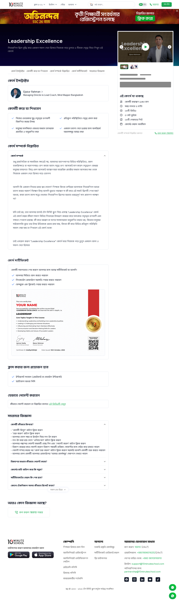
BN (141, 4)
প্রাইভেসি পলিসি (70, 567)
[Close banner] (177, 11)
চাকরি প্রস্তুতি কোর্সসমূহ (104, 547)
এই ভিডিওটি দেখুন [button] (57, 404)
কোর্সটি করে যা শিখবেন (37, 71)
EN (144, 4)
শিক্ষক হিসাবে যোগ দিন (73, 547)
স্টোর (63, 4)
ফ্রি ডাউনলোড (100, 558)
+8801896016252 (146, 552)
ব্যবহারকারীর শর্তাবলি (73, 578)
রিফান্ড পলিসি (69, 572)
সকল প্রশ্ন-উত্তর (56, 489)
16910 (138, 547)
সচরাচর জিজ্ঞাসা (97, 71)
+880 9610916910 (152, 558)
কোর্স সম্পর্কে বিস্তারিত (60, 71)
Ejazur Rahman (31, 91)
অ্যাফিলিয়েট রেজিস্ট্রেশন (74, 552)
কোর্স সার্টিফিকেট (79, 71)
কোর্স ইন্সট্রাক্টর (17, 71)
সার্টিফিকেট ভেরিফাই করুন (106, 552)
